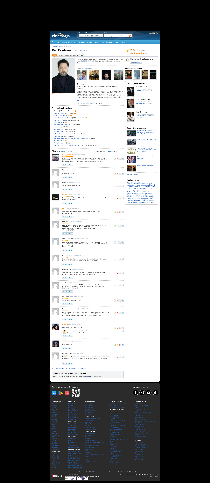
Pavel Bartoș (145, 195)
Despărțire (57, 122)
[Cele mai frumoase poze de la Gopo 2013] (131, 162)
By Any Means (114, 427)
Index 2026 (71, 438)
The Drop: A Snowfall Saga (93, 418)
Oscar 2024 (55, 459)
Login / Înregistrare (153, 33)
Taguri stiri (55, 445)
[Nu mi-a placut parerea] (119, 159)
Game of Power (139, 426)
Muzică (54, 428)
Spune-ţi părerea (67, 151)
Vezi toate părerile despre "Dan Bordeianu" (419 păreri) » (69, 368)
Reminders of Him (90, 461)
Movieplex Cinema (74, 457)
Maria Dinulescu (134, 191)
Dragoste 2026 (72, 429)
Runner (112, 448)
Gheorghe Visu (139, 187)
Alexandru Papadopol (148, 202)
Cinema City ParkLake (75, 467)
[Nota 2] (132, 53)
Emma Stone (88, 405)
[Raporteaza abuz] (122, 159)
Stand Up (55, 438)
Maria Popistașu (145, 198)
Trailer (75, 111)
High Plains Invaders (60, 120)
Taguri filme (55, 444)
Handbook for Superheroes (118, 420)
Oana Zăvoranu (139, 189)
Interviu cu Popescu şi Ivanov (145, 165)
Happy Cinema (72, 462)
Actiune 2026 (72, 425)
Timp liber (82, 42)
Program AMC (139, 449)
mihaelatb (65, 194)
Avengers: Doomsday (141, 429)
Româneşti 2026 (73, 434)
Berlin (53, 466)
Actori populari (72, 445)
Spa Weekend (114, 405)
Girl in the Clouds (115, 462)
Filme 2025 (71, 409)
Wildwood (88, 424)
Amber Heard (89, 412)
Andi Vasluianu (144, 197)
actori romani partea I (144, 99)
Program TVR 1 (139, 458)
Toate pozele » (89, 68)
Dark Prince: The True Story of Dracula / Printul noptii (69, 145)
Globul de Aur (56, 464)
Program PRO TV (140, 442)
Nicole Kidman (89, 407)
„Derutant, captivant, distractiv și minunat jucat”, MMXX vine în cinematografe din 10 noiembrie (146, 132)
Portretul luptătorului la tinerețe (63, 118)
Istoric (53, 425)
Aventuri (54, 407)
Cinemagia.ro (61, 35)
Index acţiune (72, 442)
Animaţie (54, 405)
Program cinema (67, 42)
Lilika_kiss (70, 331)
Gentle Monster (114, 457)
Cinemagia (55, 46)
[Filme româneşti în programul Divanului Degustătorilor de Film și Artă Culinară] (131, 153)
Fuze (86, 459)
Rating (114, 151)
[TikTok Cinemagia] (155, 392)
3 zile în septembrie (116, 443)
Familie (54, 418)
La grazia (87, 458)
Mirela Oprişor (138, 202)
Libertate (56, 111)
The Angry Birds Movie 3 (142, 433)
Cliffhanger (138, 404)
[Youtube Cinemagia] (148, 392)
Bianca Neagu (150, 200)
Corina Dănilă (143, 193)
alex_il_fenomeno (67, 154)
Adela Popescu (134, 183)
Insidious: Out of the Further (118, 404)
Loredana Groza (150, 187)
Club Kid (87, 422)
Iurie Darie (129, 189)
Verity (111, 460)
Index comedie (72, 444)
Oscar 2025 (55, 457)
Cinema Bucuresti (73, 452)
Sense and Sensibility (141, 405)
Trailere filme (89, 416)
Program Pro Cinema (141, 446)
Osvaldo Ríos (89, 409)
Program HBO (139, 455)
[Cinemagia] (52, 42)
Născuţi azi (88, 414)
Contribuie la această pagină (84, 103)
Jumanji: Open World (141, 436)
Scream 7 (87, 444)
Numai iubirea (58, 136)
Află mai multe (132, 472)
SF (53, 437)
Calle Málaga (114, 458)
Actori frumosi (141, 87)
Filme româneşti (73, 418)
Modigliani (57, 141)
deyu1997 (139, 90)
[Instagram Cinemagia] (142, 392)
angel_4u (65, 324)
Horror (54, 423)
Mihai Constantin (136, 198)
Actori (60, 46)
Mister (54, 426)
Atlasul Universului (115, 451)
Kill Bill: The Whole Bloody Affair (94, 454)
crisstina (64, 341)
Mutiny (112, 411)
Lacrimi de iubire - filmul (61, 124)
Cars (111, 424)
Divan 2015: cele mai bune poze (146, 139)
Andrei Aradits (135, 196)
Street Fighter (139, 417)
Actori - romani (141, 112)
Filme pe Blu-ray (73, 416)
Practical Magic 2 (115, 432)
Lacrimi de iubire (59, 131)
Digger (137, 411)
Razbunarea (57, 127)
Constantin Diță (145, 185)
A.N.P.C (97, 476)
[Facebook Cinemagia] (135, 392)
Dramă (54, 416)
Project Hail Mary (90, 433)
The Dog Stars (114, 415)
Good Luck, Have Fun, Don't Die (94, 442)
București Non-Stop (60, 115)
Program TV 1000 (140, 456)
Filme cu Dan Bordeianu (81, 51)
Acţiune (54, 404)
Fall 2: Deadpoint (115, 422)
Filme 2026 (71, 407)
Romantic (55, 433)
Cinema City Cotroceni (75, 453)
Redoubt (112, 438)
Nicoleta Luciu (139, 200)
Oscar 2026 (55, 455)
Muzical (54, 430)
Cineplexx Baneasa (74, 460)
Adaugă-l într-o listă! (136, 62)
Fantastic (54, 419)
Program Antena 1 (140, 444)
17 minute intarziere (60, 143)
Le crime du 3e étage (116, 429)
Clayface (137, 407)
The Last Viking (89, 449)
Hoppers (87, 438)
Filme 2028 (71, 404)
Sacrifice (112, 418)
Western (54, 442)
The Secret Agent (90, 440)
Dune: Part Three (90, 427)
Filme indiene (72, 419)
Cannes (54, 460)
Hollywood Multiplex (74, 459)
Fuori (111, 413)
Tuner (86, 456)
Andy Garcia (130, 202)
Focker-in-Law (139, 424)
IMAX (70, 455)
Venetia (54, 467)
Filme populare (90, 431)
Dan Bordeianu (62, 50)
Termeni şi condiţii (69, 476)
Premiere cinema (73, 411)
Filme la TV (71, 412)
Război (54, 432)
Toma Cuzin (151, 189)
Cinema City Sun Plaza (75, 464)
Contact (77, 476)
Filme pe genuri (57, 402)
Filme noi (71, 402)
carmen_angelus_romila (143, 115)
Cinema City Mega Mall (75, 466)
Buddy (87, 425)
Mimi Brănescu (146, 191)
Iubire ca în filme (59, 129)
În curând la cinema (117, 409)
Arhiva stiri (55, 447)
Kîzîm (86, 437)
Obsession (88, 435)
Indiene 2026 (72, 432)
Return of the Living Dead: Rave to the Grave (67, 134)
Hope (111, 453)
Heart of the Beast (115, 446)
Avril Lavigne (89, 404)
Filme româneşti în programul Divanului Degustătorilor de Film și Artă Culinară (146, 150)
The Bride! (88, 452)
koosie (64, 208)
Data (109, 151)
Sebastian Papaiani (132, 193)
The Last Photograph (91, 429)
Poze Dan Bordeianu (60, 94)
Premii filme (56, 451)
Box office (138, 474)
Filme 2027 (71, 405)
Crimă (54, 411)
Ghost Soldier (89, 420)
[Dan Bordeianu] (63, 92)
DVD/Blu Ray (145, 474)
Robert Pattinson (90, 411)
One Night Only (114, 417)
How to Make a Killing (91, 445)
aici (87, 376)
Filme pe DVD (72, 414)
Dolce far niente (89, 447)
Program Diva (139, 453)
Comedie (54, 409)
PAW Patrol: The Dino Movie (118, 407)
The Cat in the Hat (140, 419)
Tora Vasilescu (137, 195)
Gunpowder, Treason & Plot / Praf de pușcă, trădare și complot (72, 138)
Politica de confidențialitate (87, 476)
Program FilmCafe (140, 451)
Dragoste (54, 414)
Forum (123, 42)
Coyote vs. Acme (115, 434)
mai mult (79, 100)
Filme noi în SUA (141, 402)
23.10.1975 (85, 61)
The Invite (88, 451)
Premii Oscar (56, 453)
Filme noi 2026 (72, 424)
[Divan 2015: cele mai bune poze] (131, 145)
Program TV (55, 449)
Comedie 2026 (72, 427)
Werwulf (137, 435)
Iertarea (112, 436)
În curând (90, 42)
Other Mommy (139, 416)
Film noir (54, 421)
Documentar (55, 412)
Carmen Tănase (136, 185)
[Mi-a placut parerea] (115, 159)
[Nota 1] (131, 53)
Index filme (72, 436)
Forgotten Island (140, 409)
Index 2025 (71, 440)
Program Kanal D (140, 448)
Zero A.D (137, 428)
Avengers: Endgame (116, 455)
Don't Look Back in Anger (117, 425)
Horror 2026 (72, 431)
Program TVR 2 (139, 460)
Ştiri (103, 42)
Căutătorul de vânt (59, 113)
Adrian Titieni (145, 183)
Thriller (54, 440)
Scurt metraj (55, 435)
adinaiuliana (140, 103)
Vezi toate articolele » (133, 174)
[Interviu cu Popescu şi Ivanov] (131, 171)
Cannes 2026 (56, 462)
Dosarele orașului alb (116, 431)
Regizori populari (73, 447)
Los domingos (114, 450)
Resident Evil (114, 444)
